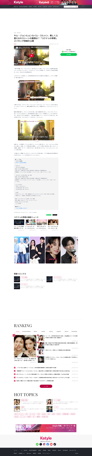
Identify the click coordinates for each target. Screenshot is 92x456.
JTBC (26, 414)
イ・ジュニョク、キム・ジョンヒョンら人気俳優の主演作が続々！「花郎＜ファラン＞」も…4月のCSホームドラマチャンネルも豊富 (30, 227)
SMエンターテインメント (19, 414)
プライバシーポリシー (46, 453)
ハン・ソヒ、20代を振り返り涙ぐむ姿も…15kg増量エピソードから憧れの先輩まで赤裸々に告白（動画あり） (61, 336)
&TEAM (53, 414)
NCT (34, 416)
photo (50, 6)
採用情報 (39, 453)
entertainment (23, 6)
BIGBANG (29, 416)
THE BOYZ (58, 414)
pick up (16, 6)
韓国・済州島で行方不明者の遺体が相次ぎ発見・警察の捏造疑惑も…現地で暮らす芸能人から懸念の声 (61, 344)
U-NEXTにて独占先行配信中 (20, 162)
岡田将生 (38, 416)
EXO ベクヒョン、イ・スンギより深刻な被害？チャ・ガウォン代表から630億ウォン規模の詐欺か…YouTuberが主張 (42, 374)
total (17, 331)
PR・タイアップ (72, 450)
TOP (15, 32)
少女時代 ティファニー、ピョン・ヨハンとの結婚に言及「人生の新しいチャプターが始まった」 (61, 358)
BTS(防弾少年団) (65, 414)
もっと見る (46, 386)
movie (39, 6)
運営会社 (15, 453)
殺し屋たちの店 (45, 416)
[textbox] (71, 7)
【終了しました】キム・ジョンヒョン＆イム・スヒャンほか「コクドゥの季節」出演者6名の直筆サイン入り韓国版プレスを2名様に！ (42, 227)
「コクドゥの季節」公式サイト (21, 208)
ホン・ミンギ (23, 416)
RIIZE (49, 414)
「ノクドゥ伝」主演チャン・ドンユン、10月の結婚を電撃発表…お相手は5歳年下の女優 (36, 367)
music (30, 6)
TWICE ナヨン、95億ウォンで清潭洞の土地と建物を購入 (58, 350)
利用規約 (34, 453)
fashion (45, 6)
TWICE (38, 414)
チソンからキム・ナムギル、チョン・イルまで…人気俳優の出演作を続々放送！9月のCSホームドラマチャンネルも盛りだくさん (43, 377)
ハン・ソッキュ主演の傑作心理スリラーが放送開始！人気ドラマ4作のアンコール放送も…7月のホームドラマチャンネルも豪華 (19, 227)
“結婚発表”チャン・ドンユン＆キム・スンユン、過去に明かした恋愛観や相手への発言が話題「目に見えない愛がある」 (43, 371)
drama (35, 6)
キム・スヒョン (32, 414)
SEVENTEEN (73, 414)
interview (56, 6)
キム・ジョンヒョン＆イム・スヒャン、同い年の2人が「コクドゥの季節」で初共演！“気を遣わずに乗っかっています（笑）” (53, 227)
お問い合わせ (29, 453)
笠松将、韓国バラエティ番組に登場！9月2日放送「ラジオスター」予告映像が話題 (35, 380)
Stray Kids (43, 414)
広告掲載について (22, 453)
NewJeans (16, 416)
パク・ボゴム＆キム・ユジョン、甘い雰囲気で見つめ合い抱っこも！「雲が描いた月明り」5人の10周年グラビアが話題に (25, 359)
